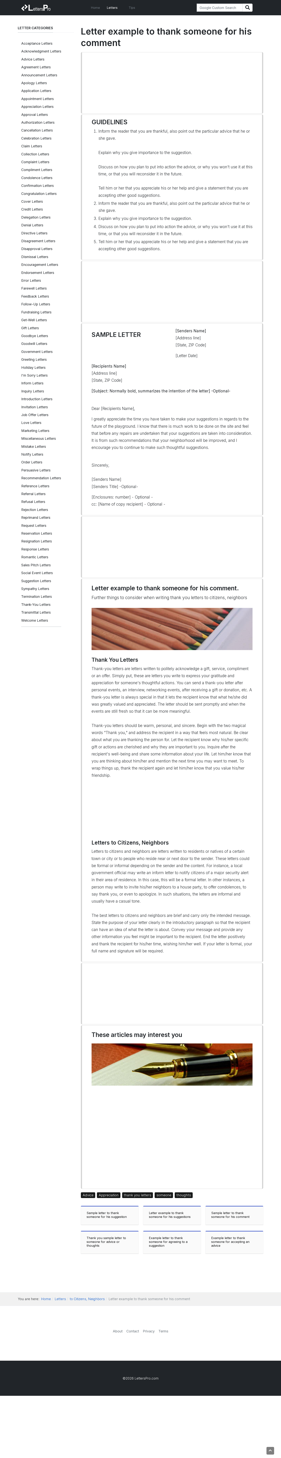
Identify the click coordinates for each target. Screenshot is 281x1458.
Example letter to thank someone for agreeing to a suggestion (168, 1241)
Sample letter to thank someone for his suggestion (107, 1215)
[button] (114, 7)
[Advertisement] (172, 83)
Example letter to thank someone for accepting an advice (230, 1241)
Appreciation (109, 1195)
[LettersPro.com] (35, 7)
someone (163, 1195)
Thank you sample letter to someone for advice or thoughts (106, 1241)
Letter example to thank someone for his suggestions (170, 1215)
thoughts (183, 1195)
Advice (88, 1195)
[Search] (247, 8)
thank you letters (137, 1195)
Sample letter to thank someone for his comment (230, 1215)
